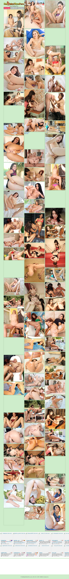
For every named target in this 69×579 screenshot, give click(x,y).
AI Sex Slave (7, 8)
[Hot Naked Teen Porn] (14, 3)
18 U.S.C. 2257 (36, 576)
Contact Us (46, 576)
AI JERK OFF (14, 8)
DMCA (41, 576)
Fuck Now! (20, 8)
